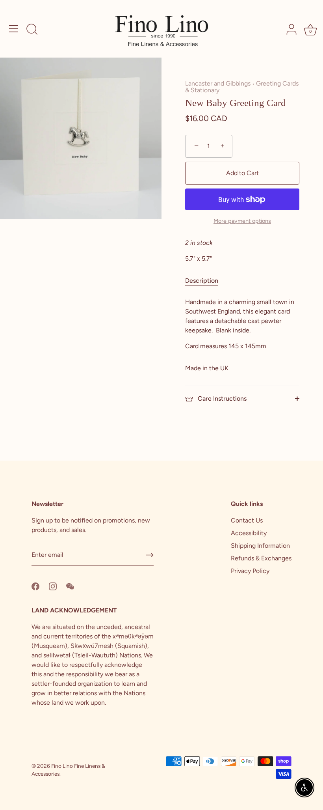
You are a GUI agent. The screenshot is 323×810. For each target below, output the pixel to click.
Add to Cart (242, 173)
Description (201, 280)
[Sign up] (150, 555)
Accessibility (249, 533)
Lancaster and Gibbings (218, 83)
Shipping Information (260, 545)
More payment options (242, 220)
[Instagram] (53, 586)
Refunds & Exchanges (261, 558)
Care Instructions (221, 398)
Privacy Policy (250, 571)
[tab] (205, 281)
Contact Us (247, 520)
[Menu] (13, 28)
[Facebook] (35, 586)
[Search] (32, 30)
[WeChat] (70, 586)
